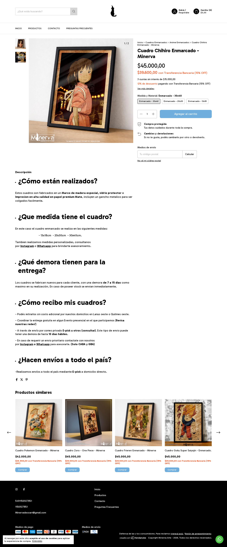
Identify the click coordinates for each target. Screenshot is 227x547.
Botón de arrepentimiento (198, 533)
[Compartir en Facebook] (17, 379)
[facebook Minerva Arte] (24, 489)
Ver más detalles (145, 88)
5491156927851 (23, 500)
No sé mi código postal (149, 160)
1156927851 (21, 506)
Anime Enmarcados (179, 42)
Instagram (27, 246)
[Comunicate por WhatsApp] (219, 539)
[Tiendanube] (133, 538)
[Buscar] (73, 11)
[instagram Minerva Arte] (16, 489)
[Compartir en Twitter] (22, 379)
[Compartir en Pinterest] (26, 379)
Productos (34, 28)
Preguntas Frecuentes (79, 28)
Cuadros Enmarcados (156, 42)
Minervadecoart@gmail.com (30, 512)
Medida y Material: (159, 95)
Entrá (181, 10)
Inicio (18, 28)
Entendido (37, 541)
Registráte (184, 12)
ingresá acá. (177, 533)
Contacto (54, 28)
